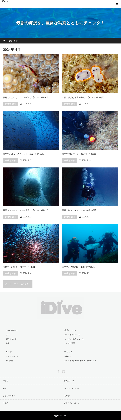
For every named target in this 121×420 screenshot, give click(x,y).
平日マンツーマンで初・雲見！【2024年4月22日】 (26, 210)
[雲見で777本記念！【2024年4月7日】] (90, 243)
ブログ (8, 334)
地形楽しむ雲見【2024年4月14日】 (19, 267)
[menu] (117, 4)
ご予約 (9, 352)
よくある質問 (69, 343)
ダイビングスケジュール (74, 339)
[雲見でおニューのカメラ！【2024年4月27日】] (31, 130)
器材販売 (9, 360)
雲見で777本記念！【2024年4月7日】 (79, 267)
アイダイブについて (72, 334)
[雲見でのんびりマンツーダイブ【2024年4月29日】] (31, 73)
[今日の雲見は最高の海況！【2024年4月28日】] (90, 73)
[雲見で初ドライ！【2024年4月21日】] (90, 186)
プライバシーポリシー (72, 403)
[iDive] (60, 317)
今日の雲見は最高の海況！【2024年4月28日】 (83, 97)
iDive (5, 1)
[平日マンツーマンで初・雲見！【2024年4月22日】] (31, 186)
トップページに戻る (19, 284)
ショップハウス (12, 356)
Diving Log (10, 103)
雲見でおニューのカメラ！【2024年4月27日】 (24, 153)
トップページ (12, 330)
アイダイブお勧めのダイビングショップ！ (81, 360)
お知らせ (67, 356)
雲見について (11, 339)
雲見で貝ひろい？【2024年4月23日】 (79, 153)
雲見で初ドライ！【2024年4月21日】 (79, 210)
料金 (7, 343)
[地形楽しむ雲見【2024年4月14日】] (31, 243)
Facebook (58, 371)
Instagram (63, 371)
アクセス (68, 352)
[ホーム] (4, 39)
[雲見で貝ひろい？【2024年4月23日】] (90, 130)
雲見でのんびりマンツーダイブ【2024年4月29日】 (26, 97)
